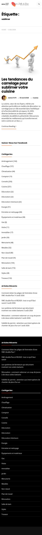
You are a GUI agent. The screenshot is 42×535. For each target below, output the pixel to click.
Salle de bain (6, 268)
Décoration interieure (10, 202)
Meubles (5, 248)
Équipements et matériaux (12, 217)
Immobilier (6, 232)
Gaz (3, 222)
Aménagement (7, 161)
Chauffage (5, 166)
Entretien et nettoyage (10, 212)
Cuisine (35, 98)
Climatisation (7, 171)
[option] (21, 530)
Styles (4, 273)
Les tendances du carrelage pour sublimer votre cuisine (17, 85)
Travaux (5, 278)
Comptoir (5, 176)
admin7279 (12, 98)
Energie (4, 207)
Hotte (4, 227)
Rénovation (6, 263)
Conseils (5, 181)
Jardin (4, 237)
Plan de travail (7, 258)
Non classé (6, 253)
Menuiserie (6, 242)
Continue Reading (8, 126)
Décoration (6, 192)
